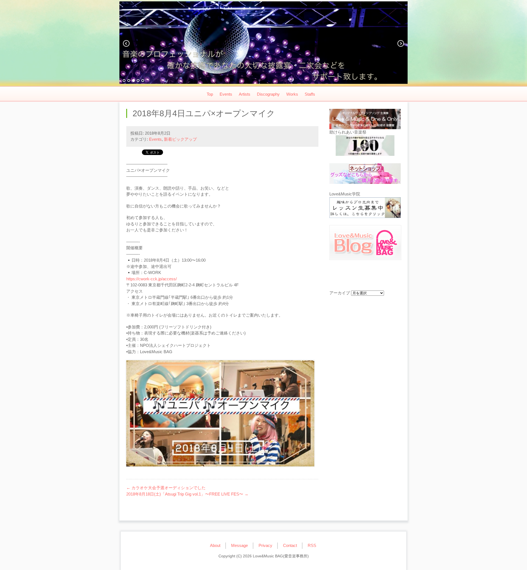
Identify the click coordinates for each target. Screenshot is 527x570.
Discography (268, 94)
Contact (290, 545)
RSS (312, 545)
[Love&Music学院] (365, 208)
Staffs (310, 94)
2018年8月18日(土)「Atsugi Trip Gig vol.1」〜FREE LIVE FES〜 (187, 494)
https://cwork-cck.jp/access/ (151, 278)
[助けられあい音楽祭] (365, 146)
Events (226, 94)
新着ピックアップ (180, 139)
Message (239, 545)
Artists (244, 94)
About (215, 545)
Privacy (265, 545)
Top (210, 94)
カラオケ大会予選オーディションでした (166, 487)
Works (292, 94)
